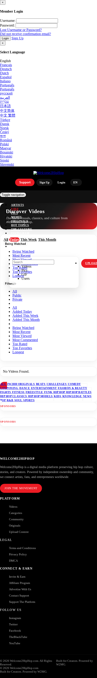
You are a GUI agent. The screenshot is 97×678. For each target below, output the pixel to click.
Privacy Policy (18, 554)
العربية (5, 97)
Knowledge (72, 396)
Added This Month (26, 320)
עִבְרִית (4, 102)
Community (16, 519)
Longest (18, 352)
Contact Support (19, 595)
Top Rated (19, 344)
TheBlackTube (18, 637)
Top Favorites (22, 348)
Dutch (4, 73)
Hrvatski (6, 156)
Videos (13, 506)
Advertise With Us (20, 589)
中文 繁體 (7, 115)
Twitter (13, 624)
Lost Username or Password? (21, 30)
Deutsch (6, 69)
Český (4, 132)
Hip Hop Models (40, 396)
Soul (18, 400)
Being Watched (23, 328)
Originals (14, 525)
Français (6, 65)
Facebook (15, 630)
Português (7, 85)
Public (16, 295)
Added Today (22, 311)
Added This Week (25, 316)
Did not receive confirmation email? (25, 34)
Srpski (4, 160)
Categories (15, 513)
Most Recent (21, 332)
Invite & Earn (17, 576)
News (87, 396)
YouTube (14, 643)
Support (24, 182)
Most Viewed (22, 336)
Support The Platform (22, 602)
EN (75, 182)
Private (17, 299)
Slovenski (7, 164)
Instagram (20, 233)
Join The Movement (21, 488)
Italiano (5, 81)
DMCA (13, 560)
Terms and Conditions (22, 548)
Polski (4, 144)
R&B (10, 400)
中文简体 (7, 111)
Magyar (5, 148)
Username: (7, 21)
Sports (29, 400)
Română (6, 140)
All (14, 291)
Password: (7, 25)
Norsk (4, 128)
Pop (3, 400)
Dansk (4, 124)
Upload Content (19, 532)
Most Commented (25, 340)
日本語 (5, 106)
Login (5, 38)
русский (6, 93)
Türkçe (5, 120)
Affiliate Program (19, 583)
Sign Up (17, 38)
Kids (58, 396)
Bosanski (6, 152)
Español (6, 77)
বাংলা (3, 136)
